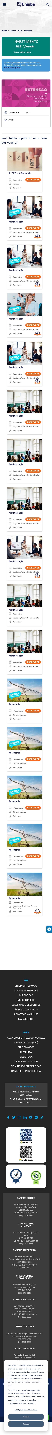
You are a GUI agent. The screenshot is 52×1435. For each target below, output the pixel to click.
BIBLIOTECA (26, 1057)
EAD (20, 31)
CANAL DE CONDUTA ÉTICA (26, 1071)
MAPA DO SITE (26, 1019)
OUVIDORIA (26, 1052)
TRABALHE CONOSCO (26, 1061)
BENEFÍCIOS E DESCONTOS (26, 1005)
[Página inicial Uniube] (26, 4)
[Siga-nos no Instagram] (19, 1117)
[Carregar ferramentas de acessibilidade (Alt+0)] (49, 929)
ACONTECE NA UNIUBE (26, 1014)
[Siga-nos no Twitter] (13, 1117)
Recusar (26, 1424)
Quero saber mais (22, 52)
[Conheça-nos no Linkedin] (25, 1117)
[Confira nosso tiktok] (41, 1117)
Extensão (28, 31)
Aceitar (26, 1417)
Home (4, 31)
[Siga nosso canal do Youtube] (30, 1117)
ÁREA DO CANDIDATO (26, 1009)
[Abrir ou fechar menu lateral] (4, 5)
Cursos (13, 31)
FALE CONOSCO (26, 1047)
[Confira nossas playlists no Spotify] (36, 1117)
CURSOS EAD (26, 995)
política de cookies (33, 1378)
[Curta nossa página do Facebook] (8, 1117)
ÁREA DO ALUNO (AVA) (26, 1042)
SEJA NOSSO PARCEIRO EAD (26, 1066)
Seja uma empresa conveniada (26, 1038)
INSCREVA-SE (33, 180)
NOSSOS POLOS (26, 1000)
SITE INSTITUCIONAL (26, 986)
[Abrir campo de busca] (47, 4)
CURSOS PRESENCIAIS (26, 990)
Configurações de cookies (26, 1410)
